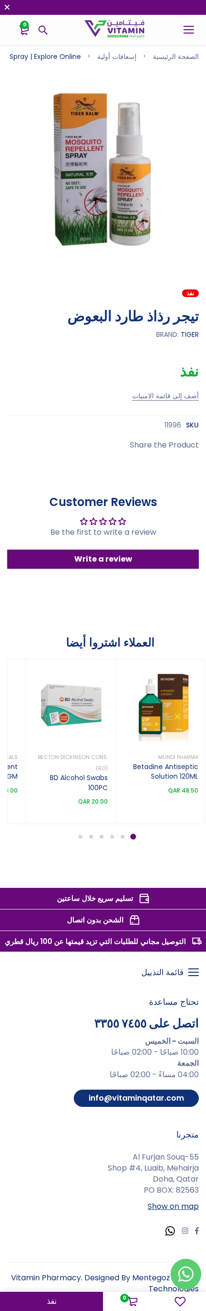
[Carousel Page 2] (122, 837)
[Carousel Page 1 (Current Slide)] (133, 837)
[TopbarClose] (7, 7)
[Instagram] (185, 1232)
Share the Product (164, 444)
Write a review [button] (103, 558)
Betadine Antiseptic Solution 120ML (165, 771)
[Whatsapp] (170, 1232)
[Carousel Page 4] (101, 837)
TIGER (190, 334)
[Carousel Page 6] (80, 837)
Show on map (173, 1206)
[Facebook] (197, 1232)
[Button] (43, 30)
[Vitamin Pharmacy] (114, 30)
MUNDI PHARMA (178, 757)
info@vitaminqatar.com (136, 1098)
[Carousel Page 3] (112, 837)
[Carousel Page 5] (90, 837)
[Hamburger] (185, 30)
